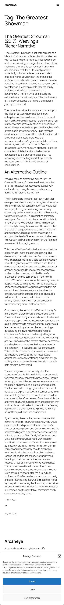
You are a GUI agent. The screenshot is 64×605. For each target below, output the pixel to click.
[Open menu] (58, 5)
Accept (32, 581)
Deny (32, 589)
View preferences (32, 598)
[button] (59, 556)
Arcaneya (10, 5)
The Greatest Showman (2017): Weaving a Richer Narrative (27, 41)
